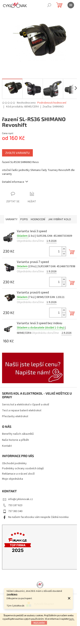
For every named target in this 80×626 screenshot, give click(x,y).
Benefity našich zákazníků (18, 434)
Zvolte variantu (17, 152)
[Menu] (71, 5)
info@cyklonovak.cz (20, 499)
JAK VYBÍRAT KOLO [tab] (59, 219)
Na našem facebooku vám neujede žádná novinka (38, 517)
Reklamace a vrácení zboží (18, 474)
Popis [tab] (24, 219)
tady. (71, 619)
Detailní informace (13, 182)
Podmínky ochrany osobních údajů (23, 468)
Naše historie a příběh (15, 440)
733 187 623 (15, 505)
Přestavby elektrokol (15, 416)
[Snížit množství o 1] (64, 253)
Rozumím (39, 622)
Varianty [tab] (11, 219)
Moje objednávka (12, 479)
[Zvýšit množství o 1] (64, 249)
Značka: (53, 107)
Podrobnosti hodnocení (51, 103)
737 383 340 (15, 511)
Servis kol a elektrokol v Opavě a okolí (25, 405)
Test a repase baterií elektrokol (21, 411)
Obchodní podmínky (14, 463)
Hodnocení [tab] (38, 219)
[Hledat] (49, 5)
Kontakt (7, 446)
